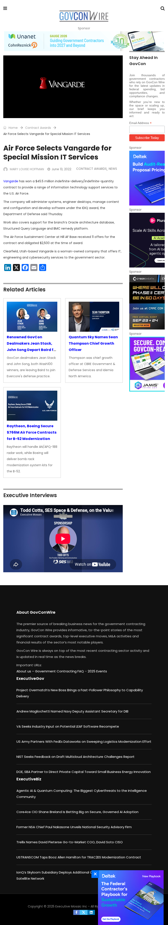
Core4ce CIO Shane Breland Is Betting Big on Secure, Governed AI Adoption (77, 812)
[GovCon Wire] (83, 16)
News (113, 169)
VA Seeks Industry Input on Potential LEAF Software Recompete (67, 726)
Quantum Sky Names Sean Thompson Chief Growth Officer (93, 343)
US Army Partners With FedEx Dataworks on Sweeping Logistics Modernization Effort (83, 741)
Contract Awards (38, 128)
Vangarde (10, 181)
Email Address (140, 123)
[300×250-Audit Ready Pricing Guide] (147, 178)
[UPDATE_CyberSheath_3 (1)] (147, 302)
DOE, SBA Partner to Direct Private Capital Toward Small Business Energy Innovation (83, 771)
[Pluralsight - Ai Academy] (147, 240)
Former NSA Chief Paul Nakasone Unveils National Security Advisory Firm (74, 827)
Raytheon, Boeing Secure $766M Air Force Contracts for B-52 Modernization (31, 432)
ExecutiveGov (30, 678)
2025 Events (97, 671)
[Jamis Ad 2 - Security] (147, 364)
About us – (25, 671)
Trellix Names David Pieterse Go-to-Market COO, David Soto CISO (69, 842)
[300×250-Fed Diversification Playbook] (129, 897)
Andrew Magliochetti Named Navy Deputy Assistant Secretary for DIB (72, 711)
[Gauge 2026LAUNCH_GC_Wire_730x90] (84, 41)
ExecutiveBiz (28, 779)
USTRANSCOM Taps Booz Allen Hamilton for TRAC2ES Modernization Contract (78, 857)
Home (13, 128)
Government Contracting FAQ (60, 671)
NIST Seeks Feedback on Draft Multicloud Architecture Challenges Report (75, 756)
